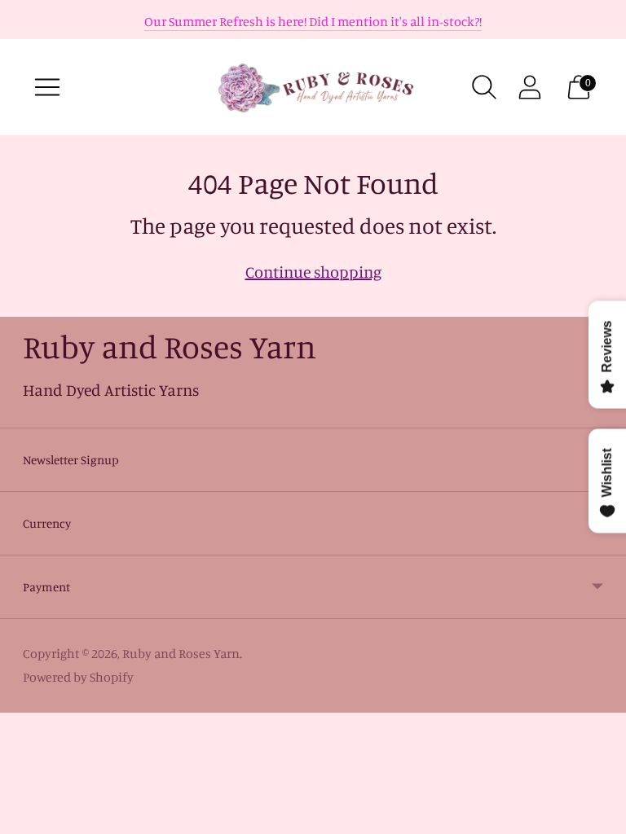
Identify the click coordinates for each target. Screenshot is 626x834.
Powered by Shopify (78, 677)
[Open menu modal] (47, 87)
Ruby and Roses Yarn (181, 653)
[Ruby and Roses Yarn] (313, 87)
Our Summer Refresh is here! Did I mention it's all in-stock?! (313, 21)
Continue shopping (313, 271)
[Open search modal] (484, 87)
